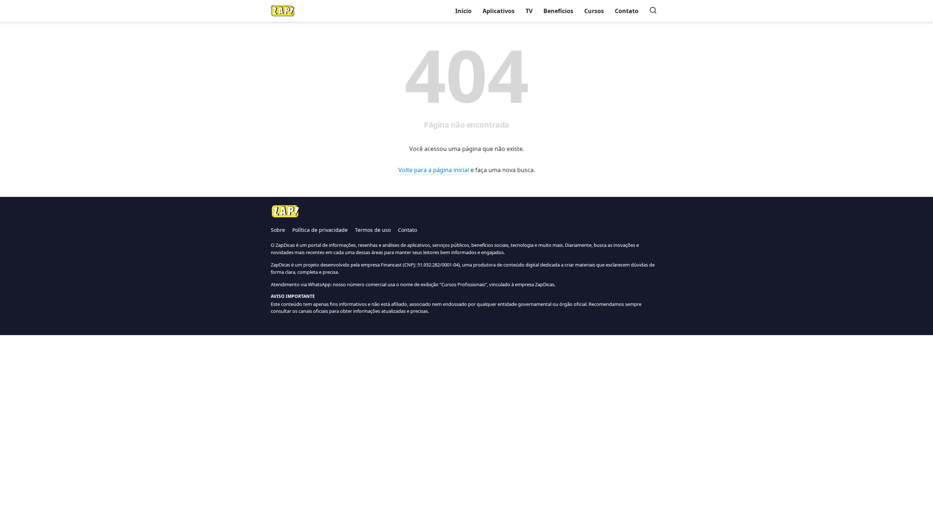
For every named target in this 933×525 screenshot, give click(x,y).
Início (463, 11)
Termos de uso (373, 229)
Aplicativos (499, 11)
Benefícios (558, 11)
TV (529, 11)
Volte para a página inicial (433, 170)
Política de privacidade (320, 229)
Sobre (278, 229)
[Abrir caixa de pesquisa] (653, 11)
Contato (627, 11)
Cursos (594, 11)
